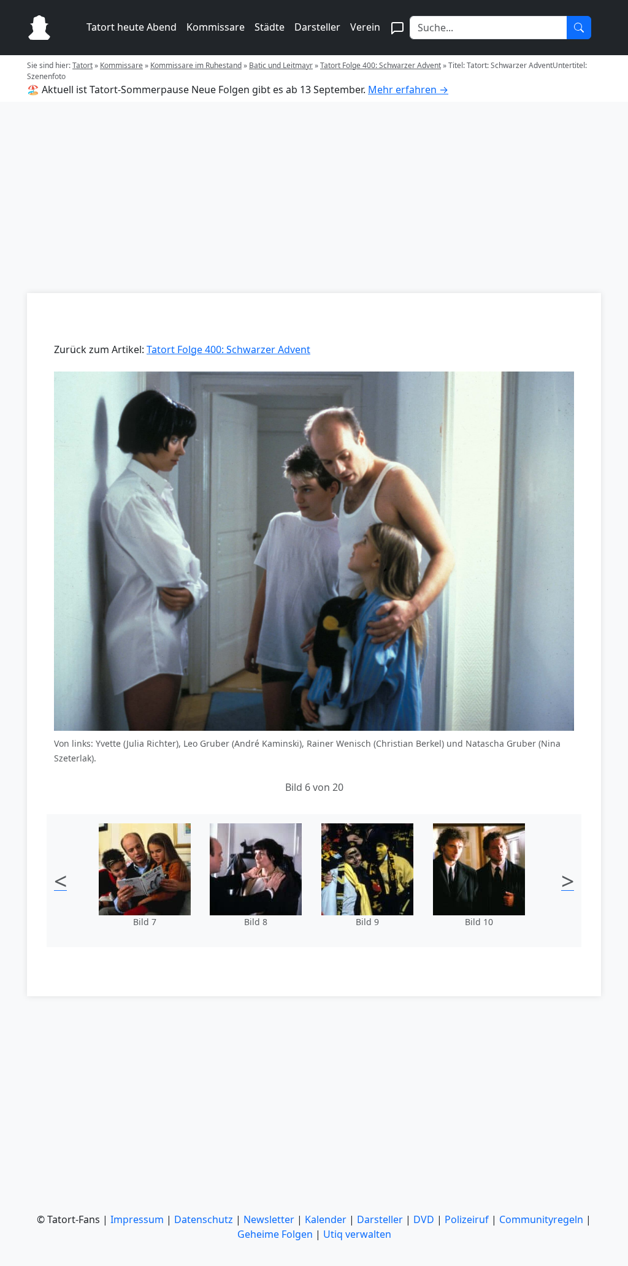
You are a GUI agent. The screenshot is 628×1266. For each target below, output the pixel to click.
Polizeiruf (467, 1219)
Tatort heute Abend (131, 27)
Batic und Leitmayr (281, 65)
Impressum (137, 1219)
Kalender (326, 1219)
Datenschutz (203, 1219)
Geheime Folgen (275, 1234)
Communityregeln (541, 1219)
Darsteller (317, 27)
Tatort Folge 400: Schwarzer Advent (380, 65)
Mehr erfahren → (408, 89)
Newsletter (268, 1219)
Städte (270, 27)
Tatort (82, 65)
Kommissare (215, 27)
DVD (423, 1219)
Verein (365, 27)
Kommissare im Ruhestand (196, 65)
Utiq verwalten (357, 1234)
